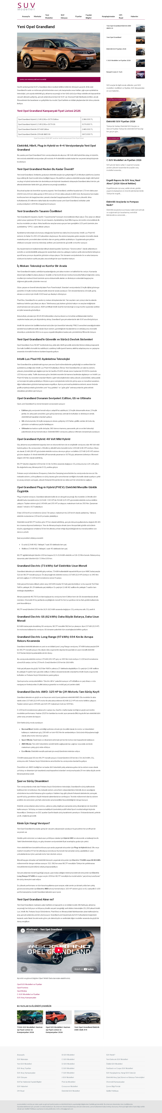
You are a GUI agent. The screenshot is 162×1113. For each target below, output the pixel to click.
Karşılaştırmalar (108, 16)
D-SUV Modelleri (68, 1064)
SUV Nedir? (110, 1055)
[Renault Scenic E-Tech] (140, 74)
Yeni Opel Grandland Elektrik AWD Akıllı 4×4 (86, 1028)
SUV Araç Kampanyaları (26, 998)
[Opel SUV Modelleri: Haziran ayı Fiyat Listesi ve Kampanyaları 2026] (59, 1017)
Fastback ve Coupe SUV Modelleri (119, 1068)
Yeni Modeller (49, 16)
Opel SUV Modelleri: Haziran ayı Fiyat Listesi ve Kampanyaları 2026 (58, 1030)
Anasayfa (26, 16)
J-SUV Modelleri (68, 1077)
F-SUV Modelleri (68, 1073)
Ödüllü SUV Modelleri (114, 1064)
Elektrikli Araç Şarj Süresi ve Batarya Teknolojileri (125, 1077)
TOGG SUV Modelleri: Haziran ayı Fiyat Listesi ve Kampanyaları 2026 (29, 1030)
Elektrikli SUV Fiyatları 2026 (116, 49)
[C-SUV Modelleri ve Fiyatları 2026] (140, 63)
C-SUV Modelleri (113, 138)
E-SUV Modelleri (68, 1068)
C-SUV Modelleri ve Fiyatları (28, 994)
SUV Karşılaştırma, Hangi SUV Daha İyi (121, 1073)
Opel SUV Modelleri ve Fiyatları (29, 984)
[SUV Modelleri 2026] (26, 6)
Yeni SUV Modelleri (24, 1064)
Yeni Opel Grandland (113, 37)
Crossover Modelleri (70, 1086)
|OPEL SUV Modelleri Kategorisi (33, 79)
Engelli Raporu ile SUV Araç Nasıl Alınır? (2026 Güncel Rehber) (123, 182)
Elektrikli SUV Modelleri (116, 99)
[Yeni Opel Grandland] (140, 40)
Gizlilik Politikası (112, 1091)
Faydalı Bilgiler (89, 16)
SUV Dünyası (64, 16)
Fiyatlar (78, 16)
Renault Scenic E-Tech (114, 72)
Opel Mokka (22, 991)
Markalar (37, 16)
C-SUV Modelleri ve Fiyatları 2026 (118, 60)
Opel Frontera (22, 988)
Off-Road (121, 16)
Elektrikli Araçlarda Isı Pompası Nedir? (122, 203)
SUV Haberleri (22, 1086)
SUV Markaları (22, 1059)
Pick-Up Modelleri (68, 1082)
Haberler (134, 16)
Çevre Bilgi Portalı (113, 1086)
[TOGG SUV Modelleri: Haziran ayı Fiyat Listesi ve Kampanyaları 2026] (30, 1017)
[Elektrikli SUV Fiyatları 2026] (140, 51)
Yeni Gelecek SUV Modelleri (117, 1059)
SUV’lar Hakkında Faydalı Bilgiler (29, 1082)
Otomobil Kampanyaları (115, 1082)
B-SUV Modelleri (68, 1055)
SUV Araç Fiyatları (24, 1068)
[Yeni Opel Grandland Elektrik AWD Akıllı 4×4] (87, 1017)
